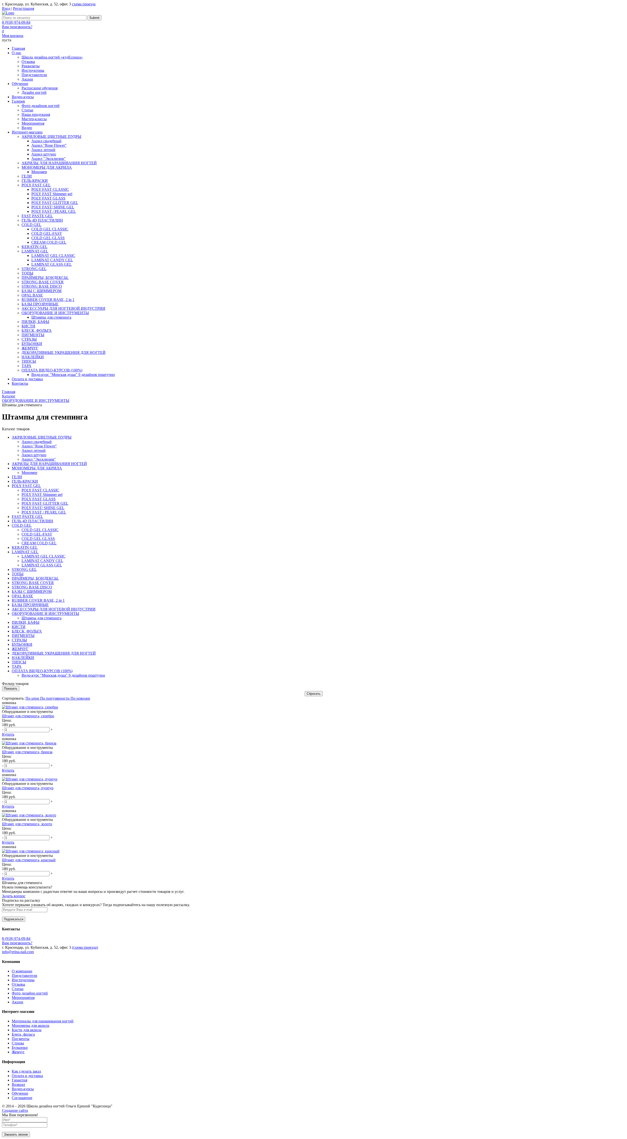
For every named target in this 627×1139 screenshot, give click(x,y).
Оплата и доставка (27, 1076)
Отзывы (18, 984)
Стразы (18, 1043)
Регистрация (23, 8)
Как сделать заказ (26, 1071)
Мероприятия (23, 997)
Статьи (18, 989)
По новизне (80, 698)
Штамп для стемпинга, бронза (27, 752)
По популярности (55, 698)
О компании (22, 971)
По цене (32, 698)
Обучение (20, 1093)
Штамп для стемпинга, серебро (28, 716)
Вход (6, 8)
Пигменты (20, 1039)
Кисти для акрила (26, 1030)
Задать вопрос (13, 896)
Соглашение (22, 1098)
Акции (17, 1002)
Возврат (18, 1084)
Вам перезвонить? (17, 27)
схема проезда (84, 4)
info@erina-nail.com (18, 952)
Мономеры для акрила (30, 1025)
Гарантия (19, 1080)
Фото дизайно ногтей (30, 993)
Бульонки (20, 1047)
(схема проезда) (85, 947)
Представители (24, 975)
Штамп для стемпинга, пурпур (27, 788)
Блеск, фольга (23, 1034)
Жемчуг (18, 1052)
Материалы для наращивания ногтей (42, 1021)
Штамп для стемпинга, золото (27, 824)
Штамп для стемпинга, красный (29, 860)
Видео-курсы (23, 1089)
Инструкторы (23, 980)
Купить (8, 734)
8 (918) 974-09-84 (16, 22)
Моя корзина (12, 36)
